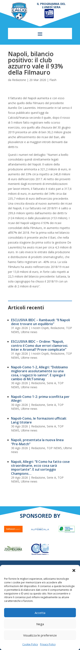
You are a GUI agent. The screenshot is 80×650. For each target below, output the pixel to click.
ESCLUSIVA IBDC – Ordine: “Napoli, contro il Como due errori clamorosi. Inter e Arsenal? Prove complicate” (39, 345)
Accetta (40, 613)
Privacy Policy (48, 644)
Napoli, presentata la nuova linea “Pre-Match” (37, 442)
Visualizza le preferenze (40, 635)
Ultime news (29, 332)
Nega (40, 624)
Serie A (51, 383)
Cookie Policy (30, 644)
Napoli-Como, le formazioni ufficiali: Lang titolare (39, 420)
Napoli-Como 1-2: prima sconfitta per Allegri (40, 398)
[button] (74, 570)
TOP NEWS (54, 448)
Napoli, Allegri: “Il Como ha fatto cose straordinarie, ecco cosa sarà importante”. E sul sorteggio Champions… (40, 467)
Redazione (19, 80)
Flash (52, 80)
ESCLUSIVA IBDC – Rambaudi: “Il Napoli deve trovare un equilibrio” (40, 322)
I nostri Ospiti (40, 328)
